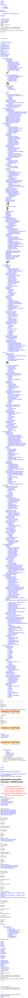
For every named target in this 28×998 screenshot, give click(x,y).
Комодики (10, 934)
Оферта (2, 996)
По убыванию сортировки (6, 802)
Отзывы (2, 950)
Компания (3, 946)
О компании (6, 7)
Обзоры (2, 964)
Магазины (5, 6)
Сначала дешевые (4, 803)
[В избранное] (2, 837)
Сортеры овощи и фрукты (14, 932)
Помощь (2, 957)
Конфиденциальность (5, 995)
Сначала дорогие (4, 804)
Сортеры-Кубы (11, 929)
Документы (3, 952)
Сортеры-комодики (12, 936)
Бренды (2, 944)
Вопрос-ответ (4, 963)
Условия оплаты (4, 960)
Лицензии (3, 949)
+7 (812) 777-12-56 (5, 19)
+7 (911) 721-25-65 (5, 21)
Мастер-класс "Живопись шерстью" (11, 13)
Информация (3, 953)
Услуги (2, 945)
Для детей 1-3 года (8, 926)
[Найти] (2, 708)
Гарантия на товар (5, 962)
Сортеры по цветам (12, 933)
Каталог (2, 941)
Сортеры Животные (12, 931)
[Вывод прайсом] (2, 806)
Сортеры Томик (11, 937)
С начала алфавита (5, 799)
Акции (2, 942)
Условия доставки (4, 961)
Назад (7, 750)
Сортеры (8, 927)
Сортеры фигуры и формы (14, 930)
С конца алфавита (4, 800)
